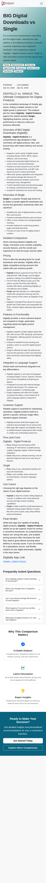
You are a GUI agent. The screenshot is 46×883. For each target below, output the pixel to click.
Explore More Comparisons (23, 748)
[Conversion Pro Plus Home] (7, 3)
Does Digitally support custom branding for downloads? (21, 580)
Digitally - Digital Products (14, 561)
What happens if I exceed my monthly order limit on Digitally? (20, 609)
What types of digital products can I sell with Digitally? (20, 619)
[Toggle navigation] (41, 3)
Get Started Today (23, 741)
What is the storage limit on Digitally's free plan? (20, 590)
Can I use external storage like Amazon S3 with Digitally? (20, 599)
